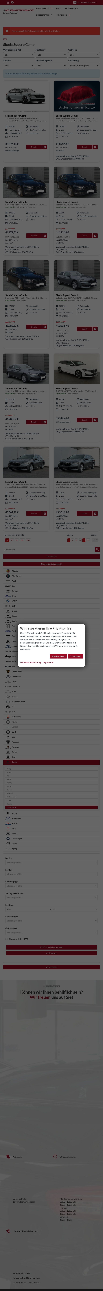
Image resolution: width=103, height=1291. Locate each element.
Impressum (48, 662)
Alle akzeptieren (58, 656)
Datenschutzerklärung (30, 662)
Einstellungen (75, 656)
